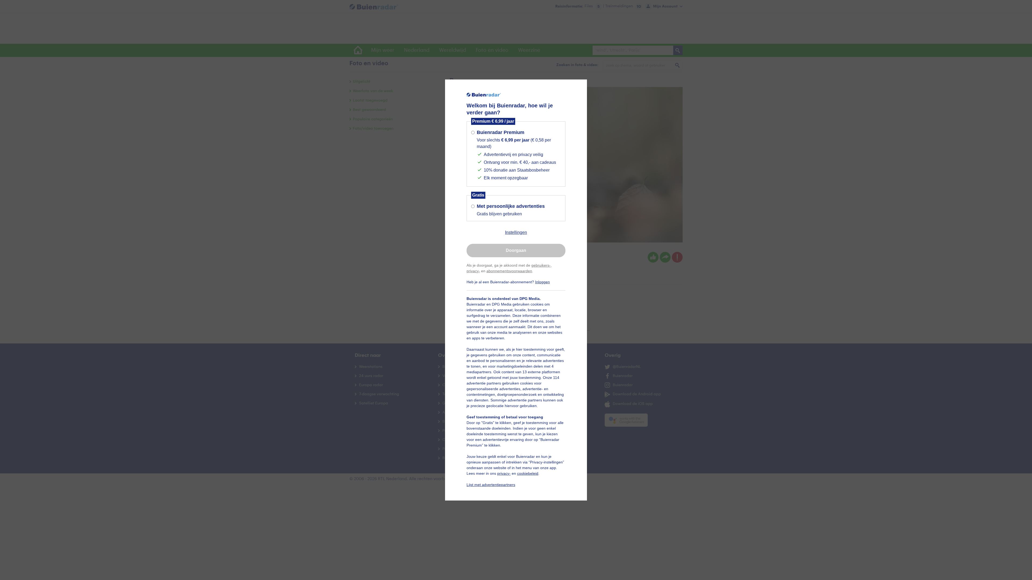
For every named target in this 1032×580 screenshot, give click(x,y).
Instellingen (516, 232)
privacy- (473, 271)
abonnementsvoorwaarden (509, 271)
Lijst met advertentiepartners (491, 485)
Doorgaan (516, 250)
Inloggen (542, 282)
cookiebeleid (527, 473)
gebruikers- (541, 265)
